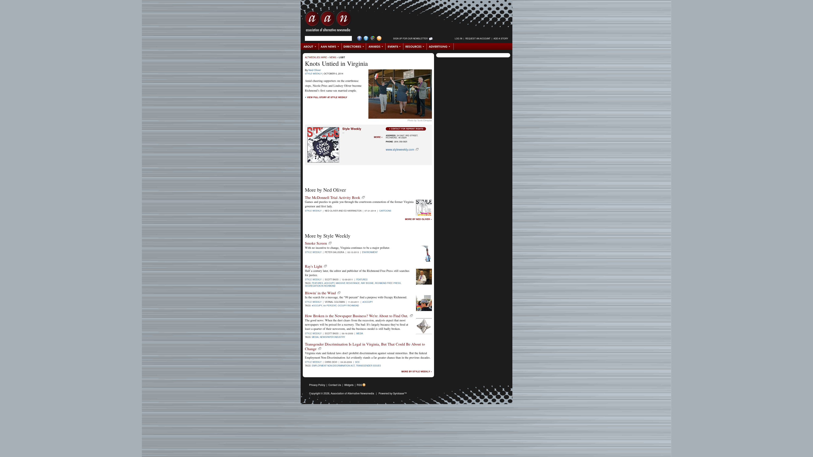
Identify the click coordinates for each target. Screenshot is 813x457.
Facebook (359, 38)
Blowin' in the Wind (320, 292)
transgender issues (368, 365)
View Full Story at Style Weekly (327, 97)
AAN (327, 22)
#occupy (329, 283)
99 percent (329, 305)
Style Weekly (313, 73)
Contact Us (334, 385)
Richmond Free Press (388, 283)
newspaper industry (332, 337)
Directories (354, 46)
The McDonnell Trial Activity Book (332, 197)
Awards (376, 46)
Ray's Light (313, 266)
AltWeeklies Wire (316, 57)
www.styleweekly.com (400, 149)
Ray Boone (367, 283)
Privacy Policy (317, 385)
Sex (357, 361)
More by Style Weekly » (416, 371)
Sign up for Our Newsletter (410, 38)
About (310, 46)
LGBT (342, 57)
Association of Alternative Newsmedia (352, 393)
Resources (415, 46)
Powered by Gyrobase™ (393, 393)
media (315, 337)
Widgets (349, 385)
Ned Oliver (314, 70)
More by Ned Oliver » (418, 219)
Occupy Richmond (348, 305)
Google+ (372, 38)
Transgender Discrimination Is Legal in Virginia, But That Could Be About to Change (365, 346)
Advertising (440, 46)
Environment (370, 252)
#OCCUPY (367, 301)
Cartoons (385, 210)
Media (359, 333)
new (363, 197)
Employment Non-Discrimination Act (333, 365)
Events (394, 46)
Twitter (366, 38)
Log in (458, 38)
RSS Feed (379, 38)
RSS (359, 385)
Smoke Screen (316, 243)
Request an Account (477, 38)
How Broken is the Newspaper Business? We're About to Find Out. (356, 315)
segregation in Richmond (320, 285)
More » (378, 137)
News (332, 57)
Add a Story (501, 38)
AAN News (330, 46)
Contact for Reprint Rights (407, 128)
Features (362, 279)
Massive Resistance (348, 283)
